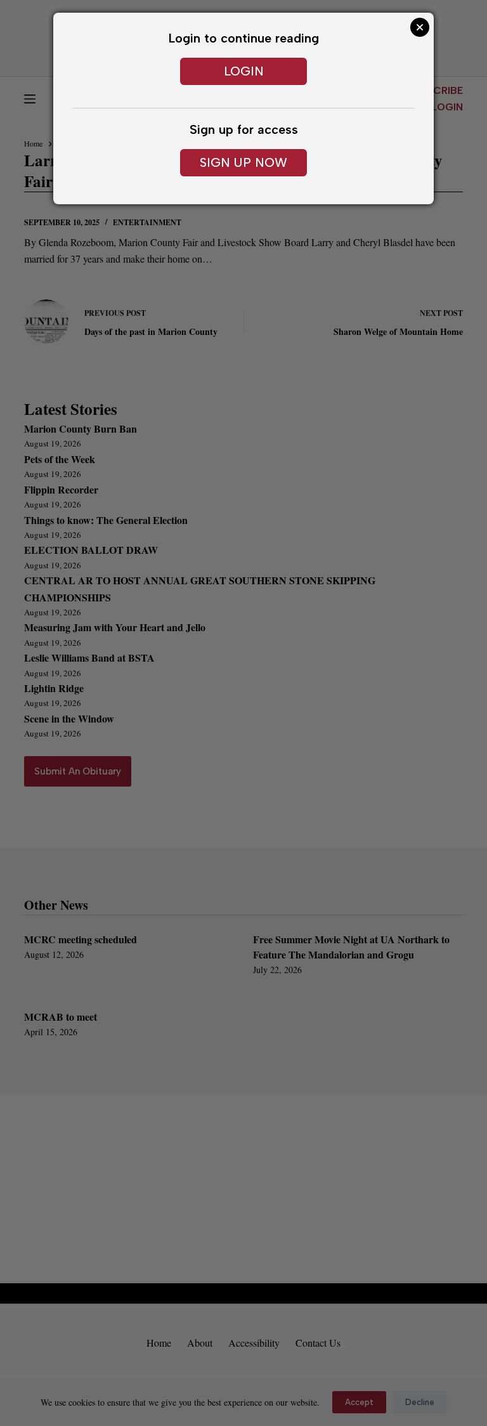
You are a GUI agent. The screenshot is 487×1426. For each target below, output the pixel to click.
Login (244, 71)
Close (419, 27)
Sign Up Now (243, 162)
